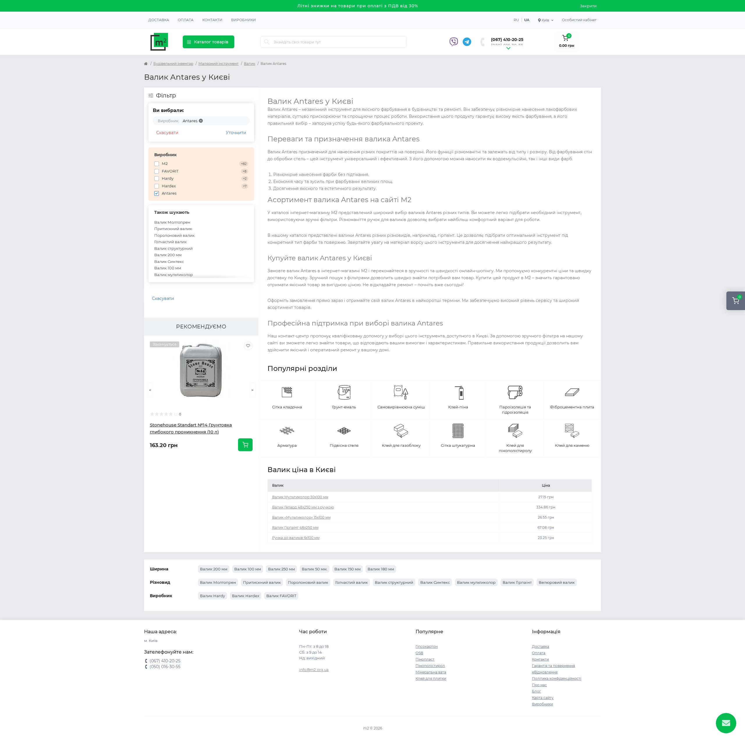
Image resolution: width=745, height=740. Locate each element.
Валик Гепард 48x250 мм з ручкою (303, 507)
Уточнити (236, 132)
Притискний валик (173, 228)
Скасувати (167, 132)
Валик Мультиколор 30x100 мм (300, 497)
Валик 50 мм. (314, 569)
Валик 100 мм (167, 268)
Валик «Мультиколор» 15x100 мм (301, 517)
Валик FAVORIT (281, 595)
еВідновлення (545, 672)
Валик (249, 63)
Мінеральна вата (431, 672)
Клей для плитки (431, 678)
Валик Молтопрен (172, 222)
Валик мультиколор (173, 274)
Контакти (212, 20)
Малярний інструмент (218, 63)
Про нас (539, 685)
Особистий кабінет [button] (579, 20)
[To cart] (245, 444)
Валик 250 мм (281, 569)
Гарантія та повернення (553, 665)
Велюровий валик (557, 582)
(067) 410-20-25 (507, 39)
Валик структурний (173, 248)
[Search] (266, 42)
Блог (536, 691)
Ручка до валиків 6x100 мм (296, 538)
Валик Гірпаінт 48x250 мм (295, 527)
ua (526, 20)
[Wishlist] (248, 345)
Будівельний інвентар (173, 63)
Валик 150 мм (347, 569)
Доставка (158, 20)
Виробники (243, 20)
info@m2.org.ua (314, 670)
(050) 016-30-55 (507, 45)
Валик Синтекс (169, 261)
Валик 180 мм (381, 569)
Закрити (588, 5)
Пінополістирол (430, 665)
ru (516, 20)
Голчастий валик (170, 241)
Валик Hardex (245, 595)
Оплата (186, 20)
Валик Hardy (212, 595)
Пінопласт (425, 659)
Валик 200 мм (168, 254)
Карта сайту (543, 697)
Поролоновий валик (174, 235)
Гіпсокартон (427, 646)
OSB (419, 653)
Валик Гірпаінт (517, 582)
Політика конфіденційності (556, 678)
